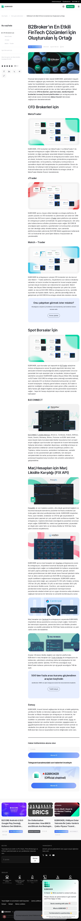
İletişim (10, 904)
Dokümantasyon (56, 1)
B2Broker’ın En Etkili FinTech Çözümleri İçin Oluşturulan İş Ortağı (46, 16)
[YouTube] (53, 855)
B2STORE (74, 1)
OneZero (59, 563)
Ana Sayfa (5, 16)
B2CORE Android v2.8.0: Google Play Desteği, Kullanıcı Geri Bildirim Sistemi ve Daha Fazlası (12, 823)
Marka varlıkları (20, 904)
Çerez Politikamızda (35, 915)
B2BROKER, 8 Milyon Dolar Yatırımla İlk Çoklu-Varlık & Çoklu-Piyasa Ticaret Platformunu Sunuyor (67, 823)
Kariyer (4, 904)
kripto (30, 722)
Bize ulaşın (70, 6)
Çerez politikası (36, 901)
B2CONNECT (74, 831)
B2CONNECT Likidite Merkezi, (39, 435)
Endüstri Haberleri (34, 831)
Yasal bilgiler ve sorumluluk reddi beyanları (15, 901)
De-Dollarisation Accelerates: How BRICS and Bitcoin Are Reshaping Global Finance (40, 823)
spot (30, 725)
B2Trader (63, 366)
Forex (71, 720)
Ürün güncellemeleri (17, 16)
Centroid (45, 619)
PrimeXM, (31, 508)
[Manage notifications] (4, 916)
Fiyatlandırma (66, 1)
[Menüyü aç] (77, 6)
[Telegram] (50, 855)
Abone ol (35, 859)
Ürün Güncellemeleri (35, 47)
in (46, 855)
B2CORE (4, 831)
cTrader (54, 218)
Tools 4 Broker (57, 658)
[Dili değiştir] (63, 6)
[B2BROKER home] (7, 6)
